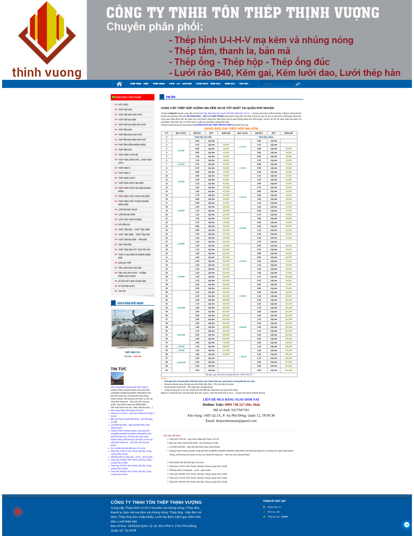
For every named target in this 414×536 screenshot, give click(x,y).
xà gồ (222, 113)
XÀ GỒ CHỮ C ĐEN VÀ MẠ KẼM (132, 281)
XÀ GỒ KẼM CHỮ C (126, 286)
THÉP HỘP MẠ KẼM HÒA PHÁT (132, 124)
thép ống (212, 113)
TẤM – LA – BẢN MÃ (180, 84)
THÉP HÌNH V (124, 168)
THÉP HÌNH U (124, 173)
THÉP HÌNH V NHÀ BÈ (128, 154)
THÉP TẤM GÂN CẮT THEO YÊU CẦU (134, 249)
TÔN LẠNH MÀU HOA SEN (130, 268)
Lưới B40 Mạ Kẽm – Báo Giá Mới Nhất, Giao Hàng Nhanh (194, 447)
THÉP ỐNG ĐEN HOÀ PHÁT (130, 134)
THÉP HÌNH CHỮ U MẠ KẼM (130, 183)
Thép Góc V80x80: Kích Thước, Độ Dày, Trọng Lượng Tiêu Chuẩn (198, 474)
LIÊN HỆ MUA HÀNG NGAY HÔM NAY (231, 399)
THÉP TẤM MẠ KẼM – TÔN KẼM (132, 239)
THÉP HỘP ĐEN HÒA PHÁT (130, 114)
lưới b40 (230, 113)
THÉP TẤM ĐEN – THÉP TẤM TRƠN (134, 229)
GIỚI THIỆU (123, 104)
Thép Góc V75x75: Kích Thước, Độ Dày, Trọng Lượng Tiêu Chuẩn (198, 478)
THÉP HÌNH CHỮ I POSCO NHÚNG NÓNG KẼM (133, 203)
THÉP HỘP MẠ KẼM (127, 119)
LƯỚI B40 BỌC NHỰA (127, 209)
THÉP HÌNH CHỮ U (126, 178)
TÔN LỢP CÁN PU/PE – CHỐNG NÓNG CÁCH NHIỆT (132, 274)
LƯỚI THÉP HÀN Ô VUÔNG (130, 219)
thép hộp (203, 113)
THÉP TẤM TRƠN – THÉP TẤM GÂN (134, 234)
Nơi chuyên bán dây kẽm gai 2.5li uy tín (186, 462)
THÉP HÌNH (159, 84)
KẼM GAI (230, 84)
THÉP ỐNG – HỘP (139, 84)
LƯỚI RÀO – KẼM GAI (208, 84)
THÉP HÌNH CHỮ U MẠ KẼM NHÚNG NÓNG (134, 190)
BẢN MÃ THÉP (124, 263)
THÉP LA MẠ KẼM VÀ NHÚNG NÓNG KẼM (134, 256)
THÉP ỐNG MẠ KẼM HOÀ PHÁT (132, 139)
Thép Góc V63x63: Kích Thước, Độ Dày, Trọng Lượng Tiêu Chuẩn (198, 482)
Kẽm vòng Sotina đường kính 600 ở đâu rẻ (129, 387)
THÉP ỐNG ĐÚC (125, 149)
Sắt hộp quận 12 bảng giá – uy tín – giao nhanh (190, 470)
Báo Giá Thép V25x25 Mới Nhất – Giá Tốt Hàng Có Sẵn (193, 443)
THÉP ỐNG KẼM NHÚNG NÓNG (132, 144)
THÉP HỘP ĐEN (125, 109)
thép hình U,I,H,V (241, 113)
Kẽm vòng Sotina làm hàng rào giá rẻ (127, 410)
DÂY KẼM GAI (124, 224)
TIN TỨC (243, 84)
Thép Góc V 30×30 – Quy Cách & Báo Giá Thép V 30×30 (194, 439)
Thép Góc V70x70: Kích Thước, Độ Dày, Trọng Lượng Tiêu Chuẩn (198, 466)
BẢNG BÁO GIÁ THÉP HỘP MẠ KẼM (214, 125)
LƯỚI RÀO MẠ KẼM (126, 214)
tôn (218, 113)
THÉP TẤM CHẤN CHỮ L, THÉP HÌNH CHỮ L (135, 161)
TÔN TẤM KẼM (124, 244)
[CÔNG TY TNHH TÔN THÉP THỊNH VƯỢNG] (207, 40)
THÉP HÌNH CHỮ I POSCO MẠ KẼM (134, 196)
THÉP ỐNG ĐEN (125, 129)
